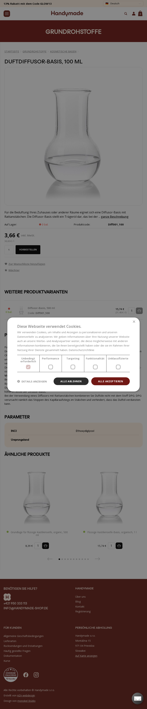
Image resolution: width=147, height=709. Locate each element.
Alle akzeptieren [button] (110, 381)
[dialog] (73, 354)
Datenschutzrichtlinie (81, 350)
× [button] (133, 321)
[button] (32, 381)
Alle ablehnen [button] (71, 381)
